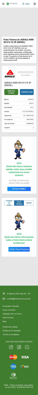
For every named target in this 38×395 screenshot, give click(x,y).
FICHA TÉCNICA (19, 203)
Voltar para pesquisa (19, 249)
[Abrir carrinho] (3, 4)
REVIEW (28, 203)
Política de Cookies (10, 327)
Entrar (27, 4)
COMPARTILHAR (27, 92)
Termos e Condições (11, 334)
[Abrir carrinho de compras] (35, 4)
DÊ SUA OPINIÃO (19, 189)
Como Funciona (9, 310)
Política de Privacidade (11, 331)
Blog (4, 321)
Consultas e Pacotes (11, 306)
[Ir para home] (12, 3)
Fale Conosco (8, 317)
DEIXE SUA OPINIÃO (11, 92)
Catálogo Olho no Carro (12, 314)
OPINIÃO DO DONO (9, 203)
